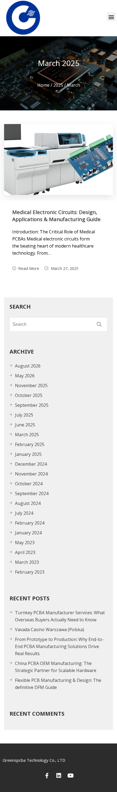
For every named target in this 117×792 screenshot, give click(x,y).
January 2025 (28, 454)
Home (43, 85)
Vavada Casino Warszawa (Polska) (49, 630)
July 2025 (24, 415)
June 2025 (25, 425)
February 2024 (29, 523)
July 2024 (24, 513)
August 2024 (28, 503)
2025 (58, 85)
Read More (28, 268)
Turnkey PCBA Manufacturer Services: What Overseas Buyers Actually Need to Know (60, 616)
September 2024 (31, 493)
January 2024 (28, 533)
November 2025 (31, 386)
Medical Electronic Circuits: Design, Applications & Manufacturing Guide (56, 215)
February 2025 (29, 444)
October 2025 (28, 395)
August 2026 (28, 366)
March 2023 (27, 562)
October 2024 (28, 484)
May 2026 (25, 376)
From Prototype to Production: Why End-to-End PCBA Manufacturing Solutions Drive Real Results (59, 646)
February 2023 (29, 572)
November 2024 (31, 474)
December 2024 (31, 464)
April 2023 (25, 552)
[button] (111, 16)
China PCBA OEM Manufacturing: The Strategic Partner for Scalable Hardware (55, 666)
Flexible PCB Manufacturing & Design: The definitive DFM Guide (58, 683)
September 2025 (31, 405)
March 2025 (27, 435)
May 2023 (25, 543)
